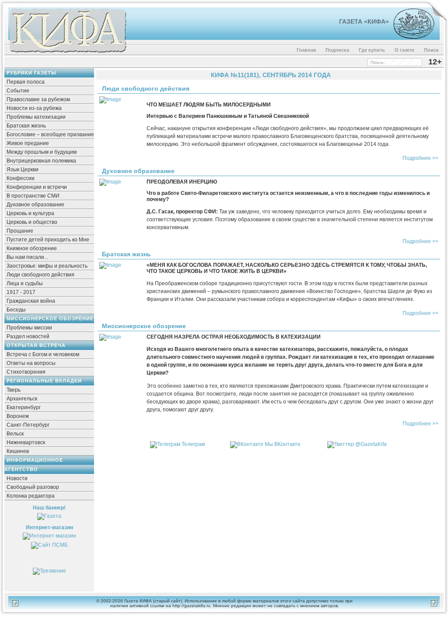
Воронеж (18, 416)
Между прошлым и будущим (42, 152)
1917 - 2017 (21, 292)
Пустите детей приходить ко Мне (48, 240)
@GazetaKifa (371, 444)
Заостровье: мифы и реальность (47, 266)
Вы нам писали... (27, 257)
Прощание (20, 231)
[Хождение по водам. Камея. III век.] (410, 37)
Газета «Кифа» (364, 21)
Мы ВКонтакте (283, 444)
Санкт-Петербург (28, 425)
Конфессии (21, 178)
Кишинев (18, 451)
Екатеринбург (24, 407)
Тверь (14, 390)
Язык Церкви (22, 169)
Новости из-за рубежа (34, 108)
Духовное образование (35, 205)
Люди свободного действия (40, 275)
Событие (18, 91)
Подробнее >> (420, 158)
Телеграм (193, 444)
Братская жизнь (26, 126)
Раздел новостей (28, 336)
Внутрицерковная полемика (41, 161)
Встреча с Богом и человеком (43, 354)
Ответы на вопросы (31, 363)
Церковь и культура (30, 213)
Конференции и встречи (37, 187)
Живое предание (28, 143)
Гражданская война (31, 301)
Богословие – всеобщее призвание (50, 134)
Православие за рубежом (38, 99)
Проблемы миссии (29, 328)
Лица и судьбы (25, 283)
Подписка (337, 50)
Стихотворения (26, 372)
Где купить (372, 50)
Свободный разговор (33, 487)
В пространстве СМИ (33, 196)
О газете (404, 50)
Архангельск (22, 399)
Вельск (15, 434)
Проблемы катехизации (36, 117)
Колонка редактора (31, 496)
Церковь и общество (32, 222)
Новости (17, 478)
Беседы (16, 310)
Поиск (431, 50)
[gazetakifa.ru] (67, 53)
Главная (306, 50)
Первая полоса (26, 82)
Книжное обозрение (32, 248)
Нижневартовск (26, 442)
